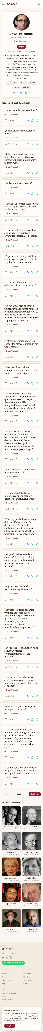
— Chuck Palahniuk (11, 114)
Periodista (26, 87)
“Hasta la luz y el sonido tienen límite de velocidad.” (20, 471)
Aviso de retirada (8, 999)
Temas (4, 977)
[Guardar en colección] (16, 120)
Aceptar (9, 1026)
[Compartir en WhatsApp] (26, 93)
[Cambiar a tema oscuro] (39, 4)
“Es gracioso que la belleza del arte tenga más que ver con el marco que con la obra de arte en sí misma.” (21, 681)
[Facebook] (3, 957)
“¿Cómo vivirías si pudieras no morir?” (20, 132)
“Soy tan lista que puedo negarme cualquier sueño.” (18, 588)
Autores (5, 973)
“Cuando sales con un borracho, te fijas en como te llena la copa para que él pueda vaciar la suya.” (21, 770)
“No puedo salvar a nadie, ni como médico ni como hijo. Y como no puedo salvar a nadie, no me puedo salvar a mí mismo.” (20, 560)
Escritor (23, 83)
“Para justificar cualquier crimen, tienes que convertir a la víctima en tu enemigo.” (20, 370)
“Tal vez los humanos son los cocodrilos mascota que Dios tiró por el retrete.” (21, 344)
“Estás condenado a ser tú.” (18, 183)
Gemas (25, 983)
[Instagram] (7, 957)
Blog (3, 983)
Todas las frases (7, 980)
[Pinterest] (11, 957)
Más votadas (27, 973)
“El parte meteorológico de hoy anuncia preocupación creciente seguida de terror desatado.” (20, 259)
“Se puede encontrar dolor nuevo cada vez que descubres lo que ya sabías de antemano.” (21, 206)
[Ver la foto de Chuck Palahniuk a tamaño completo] (21, 22)
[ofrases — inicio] (13, 3)
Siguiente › (35, 794)
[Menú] (3, 3)
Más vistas (27, 977)
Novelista (32, 83)
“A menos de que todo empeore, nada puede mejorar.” (20, 708)
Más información (18, 1021)
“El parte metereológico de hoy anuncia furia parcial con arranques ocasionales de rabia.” (21, 233)
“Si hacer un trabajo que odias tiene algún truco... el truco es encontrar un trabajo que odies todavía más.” (20, 158)
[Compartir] (30, 93)
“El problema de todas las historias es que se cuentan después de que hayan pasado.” (20, 496)
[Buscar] (34, 4)
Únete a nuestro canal (15, 963)
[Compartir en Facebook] (21, 93)
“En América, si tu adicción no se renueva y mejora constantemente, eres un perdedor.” (21, 652)
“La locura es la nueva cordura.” (20, 110)
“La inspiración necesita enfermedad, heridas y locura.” (20, 284)
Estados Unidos (12, 83)
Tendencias (27, 980)
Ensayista (16, 87)
